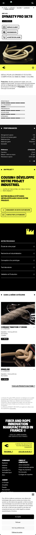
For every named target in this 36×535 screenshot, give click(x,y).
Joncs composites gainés (26, 467)
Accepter (18, 517)
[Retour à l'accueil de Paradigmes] (18, 3)
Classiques (27, 7)
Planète (4, 487)
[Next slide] (34, 161)
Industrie (4, 465)
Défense (4, 468)
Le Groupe (5, 482)
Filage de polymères (24, 469)
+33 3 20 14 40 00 (24, 451)
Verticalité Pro (6, 470)
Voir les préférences (18, 528)
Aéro (3, 475)
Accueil (5, 7)
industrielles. (13, 408)
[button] (33, 494)
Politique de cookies (17, 532)
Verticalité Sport (7, 472)
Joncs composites (24, 465)
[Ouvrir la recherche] (32, 3)
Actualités (5, 485)
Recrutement (6, 490)
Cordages (12, 7)
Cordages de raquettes (25, 474)
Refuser (18, 522)
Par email (7, 451)
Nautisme (19, 7)
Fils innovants (22, 472)
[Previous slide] (30, 161)
